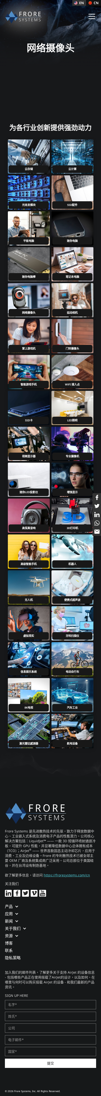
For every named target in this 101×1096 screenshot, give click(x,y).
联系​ (9, 950)
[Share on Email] (96, 531)
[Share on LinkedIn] (96, 514)
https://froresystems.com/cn (67, 875)
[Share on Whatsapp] (96, 523)
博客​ (9, 943)
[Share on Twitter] (96, 506)
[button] (92, 16)
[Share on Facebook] (96, 497)
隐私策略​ (13, 957)
